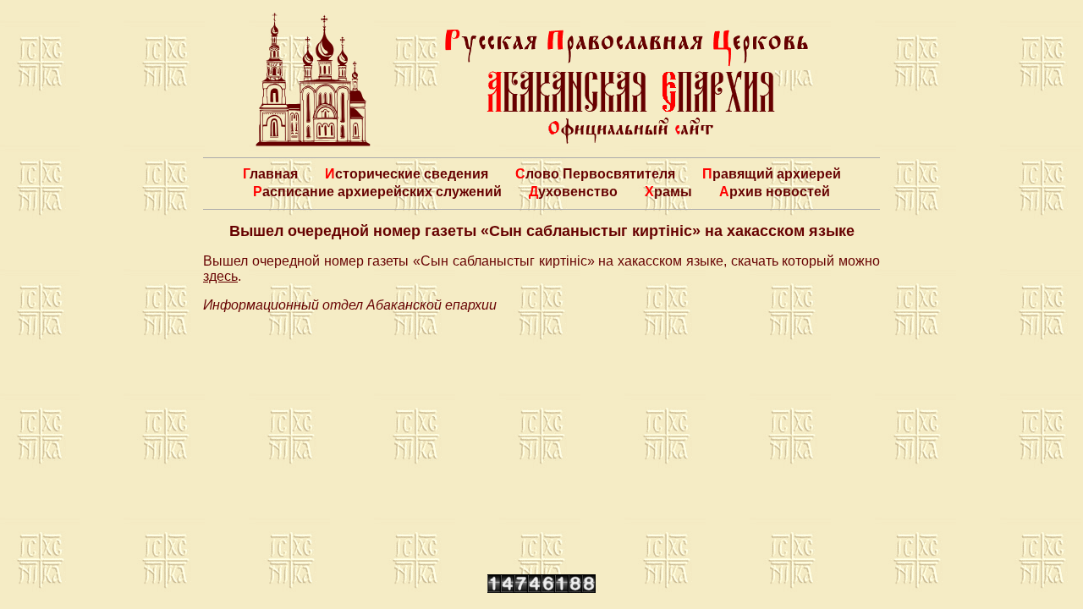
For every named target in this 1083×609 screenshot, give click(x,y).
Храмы (668, 191)
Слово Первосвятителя (595, 174)
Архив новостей (774, 191)
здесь (220, 276)
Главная (270, 174)
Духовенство (573, 191)
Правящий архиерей (771, 174)
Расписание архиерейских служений (377, 191)
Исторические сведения (406, 174)
